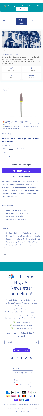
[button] (4, 21)
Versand (11, 149)
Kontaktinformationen (22, 411)
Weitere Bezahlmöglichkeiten (21, 176)
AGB (22, 408)
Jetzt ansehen (22, 9)
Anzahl (4, 152)
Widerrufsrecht (34, 404)
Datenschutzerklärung (12, 408)
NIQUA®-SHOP (13, 404)
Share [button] (6, 254)
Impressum (35, 408)
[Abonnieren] (36, 342)
